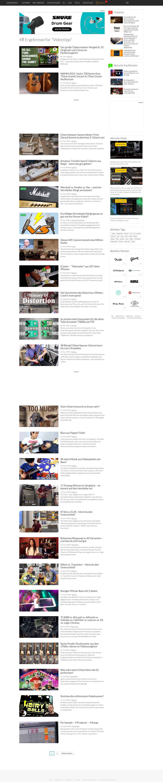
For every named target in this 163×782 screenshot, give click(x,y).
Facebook (144, 3)
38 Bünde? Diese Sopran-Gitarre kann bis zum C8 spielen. (81, 347)
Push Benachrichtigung (134, 318)
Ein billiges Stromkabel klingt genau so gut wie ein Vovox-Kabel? (81, 215)
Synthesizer (53, 3)
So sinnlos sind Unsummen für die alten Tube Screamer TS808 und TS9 (82, 320)
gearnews (12, 3)
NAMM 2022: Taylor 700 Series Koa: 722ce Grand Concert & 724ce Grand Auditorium (81, 76)
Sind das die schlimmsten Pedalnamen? (82, 696)
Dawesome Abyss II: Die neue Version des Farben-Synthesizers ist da (124, 210)
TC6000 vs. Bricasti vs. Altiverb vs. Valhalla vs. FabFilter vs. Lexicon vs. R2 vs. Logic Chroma (81, 620)
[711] (118, 259)
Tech (77, 3)
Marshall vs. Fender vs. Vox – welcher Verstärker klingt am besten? (81, 189)
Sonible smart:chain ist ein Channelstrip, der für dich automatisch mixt (125, 154)
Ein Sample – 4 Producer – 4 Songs (79, 722)
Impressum (129, 316)
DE (127, 3)
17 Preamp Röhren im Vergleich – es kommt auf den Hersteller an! (80, 487)
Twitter (148, 3)
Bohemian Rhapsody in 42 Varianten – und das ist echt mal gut (81, 539)
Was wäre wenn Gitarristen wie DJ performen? (79, 671)
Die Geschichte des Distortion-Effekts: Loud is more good (81, 294)
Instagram (139, 3)
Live (70, 3)
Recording (38, 3)
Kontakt (137, 316)
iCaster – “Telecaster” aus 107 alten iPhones (80, 268)
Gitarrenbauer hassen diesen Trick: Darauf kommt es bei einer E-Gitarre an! (82, 136)
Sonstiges (88, 3)
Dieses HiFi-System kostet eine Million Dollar (81, 241)
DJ (64, 3)
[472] (134, 259)
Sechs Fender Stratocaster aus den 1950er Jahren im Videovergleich (79, 645)
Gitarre (26, 3)
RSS (154, 3)
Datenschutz (120, 316)
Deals (102, 3)
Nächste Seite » (67, 753)
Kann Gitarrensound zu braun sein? (80, 406)
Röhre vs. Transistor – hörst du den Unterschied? (79, 566)
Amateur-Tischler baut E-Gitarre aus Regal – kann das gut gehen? (80, 162)
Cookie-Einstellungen (118, 318)
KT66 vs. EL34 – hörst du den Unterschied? (76, 513)
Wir (112, 316)
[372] (118, 292)
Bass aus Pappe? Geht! (72, 432)
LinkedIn (134, 3)
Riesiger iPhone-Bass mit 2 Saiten (79, 590)
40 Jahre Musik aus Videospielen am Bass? (80, 460)
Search (159, 3)
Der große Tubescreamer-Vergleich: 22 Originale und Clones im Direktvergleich (82, 50)
